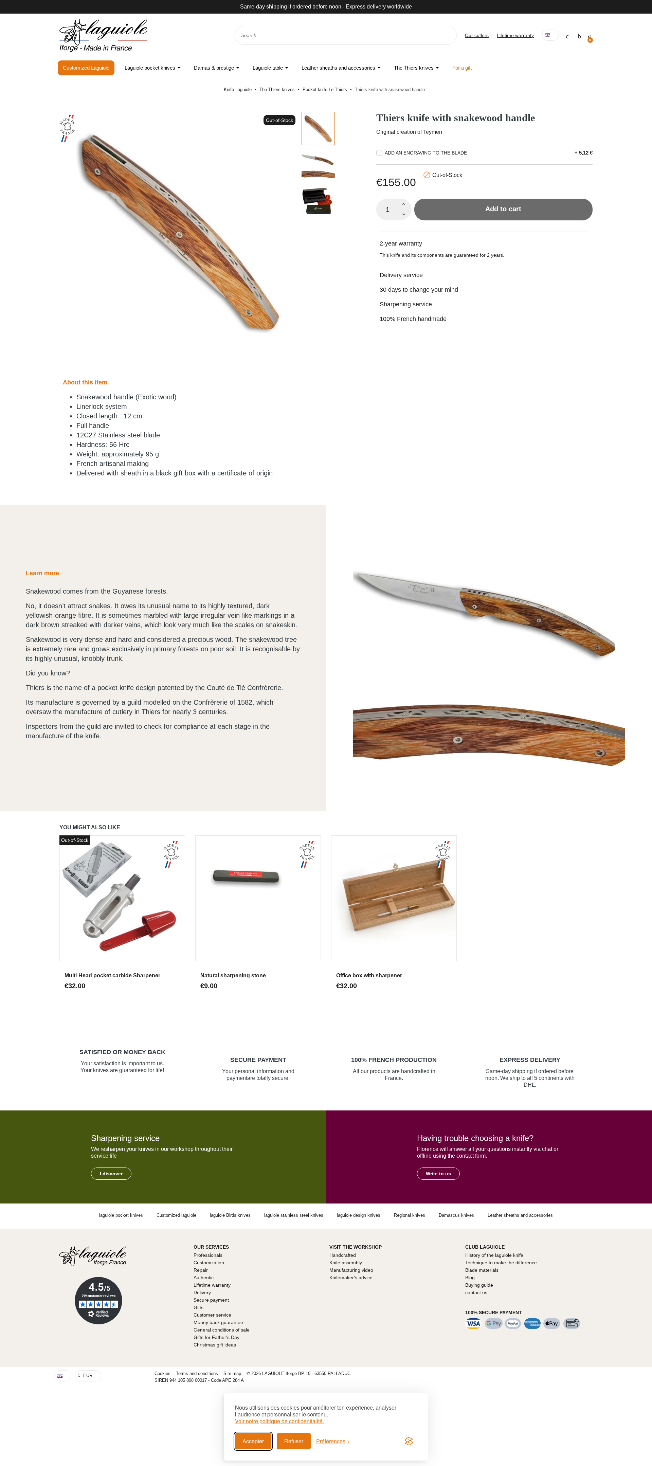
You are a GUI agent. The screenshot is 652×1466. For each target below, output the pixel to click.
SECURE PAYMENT (258, 1059)
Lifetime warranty (515, 35)
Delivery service (401, 275)
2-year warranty (401, 243)
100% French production (394, 1059)
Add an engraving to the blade (426, 153)
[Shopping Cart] (589, 35)
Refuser (293, 1441)
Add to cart (503, 209)
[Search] (446, 35)
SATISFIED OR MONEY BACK (122, 1052)
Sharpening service (406, 304)
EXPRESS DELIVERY (530, 1059)
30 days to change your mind (419, 289)
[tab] (484, 239)
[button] (111, 1174)
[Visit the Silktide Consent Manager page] (409, 1441)
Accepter (253, 1441)
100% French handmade (413, 318)
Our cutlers (477, 35)
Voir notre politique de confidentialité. (279, 1421)
